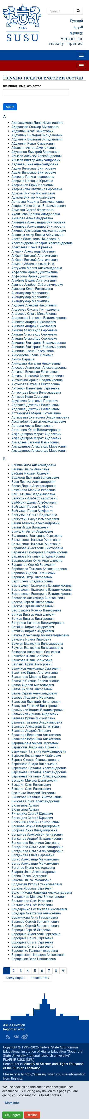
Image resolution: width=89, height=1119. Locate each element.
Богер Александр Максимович (35, 859)
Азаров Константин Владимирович (38, 206)
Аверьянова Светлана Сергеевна (36, 189)
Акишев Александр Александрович (38, 231)
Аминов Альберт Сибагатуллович (37, 285)
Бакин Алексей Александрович (35, 523)
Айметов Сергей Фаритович (32, 210)
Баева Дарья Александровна (34, 486)
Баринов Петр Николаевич (32, 577)
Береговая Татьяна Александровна (38, 751)
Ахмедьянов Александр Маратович (39, 446)
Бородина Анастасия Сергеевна (35, 934)
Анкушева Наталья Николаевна (36, 363)
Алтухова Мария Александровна (36, 268)
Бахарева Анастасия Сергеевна (35, 652)
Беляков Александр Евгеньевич (36, 727)
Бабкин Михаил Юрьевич (30, 473)
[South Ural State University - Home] (22, 22)
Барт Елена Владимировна (32, 581)
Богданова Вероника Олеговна (35, 843)
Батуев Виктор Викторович (32, 619)
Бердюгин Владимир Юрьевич (34, 747)
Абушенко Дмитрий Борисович (35, 152)
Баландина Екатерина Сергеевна (36, 536)
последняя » (40, 978)
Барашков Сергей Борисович (33, 565)
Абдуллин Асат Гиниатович (32, 131)
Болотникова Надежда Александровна (41, 892)
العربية (78, 27)
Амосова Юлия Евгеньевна (32, 289)
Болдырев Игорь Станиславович (36, 884)
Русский (76, 21)
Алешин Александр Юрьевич (33, 251)
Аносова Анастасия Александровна (39, 368)
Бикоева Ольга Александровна (35, 801)
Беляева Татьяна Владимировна (36, 722)
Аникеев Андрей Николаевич (33, 322)
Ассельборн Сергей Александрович (38, 421)
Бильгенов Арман (25, 805)
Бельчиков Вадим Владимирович (37, 710)
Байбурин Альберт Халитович (34, 498)
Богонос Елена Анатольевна (33, 868)
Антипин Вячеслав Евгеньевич (35, 372)
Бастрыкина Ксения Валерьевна (36, 610)
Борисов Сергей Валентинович (35, 922)
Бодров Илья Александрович (34, 872)
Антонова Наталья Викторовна (35, 384)
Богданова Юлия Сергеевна (32, 855)
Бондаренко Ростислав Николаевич (39, 909)
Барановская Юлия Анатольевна (36, 561)
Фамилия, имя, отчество (22, 86)
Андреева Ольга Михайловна (34, 314)
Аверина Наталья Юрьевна (32, 181)
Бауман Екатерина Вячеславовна (37, 644)
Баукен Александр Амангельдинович (40, 635)
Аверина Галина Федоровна (32, 177)
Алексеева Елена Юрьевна (31, 247)
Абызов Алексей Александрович (36, 156)
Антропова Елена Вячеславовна (36, 392)
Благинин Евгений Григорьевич (35, 822)
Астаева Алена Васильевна (32, 426)
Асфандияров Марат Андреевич (36, 434)
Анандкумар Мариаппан (30, 293)
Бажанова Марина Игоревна (33, 490)
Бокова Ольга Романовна (31, 880)
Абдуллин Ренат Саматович (33, 143)
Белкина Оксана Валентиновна (35, 681)
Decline (32, 1115)
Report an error (14, 1029)
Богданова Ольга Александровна (37, 847)
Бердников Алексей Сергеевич (35, 743)
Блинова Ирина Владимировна (35, 826)
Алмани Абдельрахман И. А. (33, 264)
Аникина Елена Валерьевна (32, 351)
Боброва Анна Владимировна (34, 830)
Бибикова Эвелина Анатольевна (36, 797)
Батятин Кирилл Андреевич (32, 627)
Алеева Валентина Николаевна (35, 239)
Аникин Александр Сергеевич (34, 330)
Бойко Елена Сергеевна (29, 876)
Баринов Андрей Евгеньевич (33, 573)
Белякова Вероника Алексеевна (36, 735)
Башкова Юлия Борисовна (31, 656)
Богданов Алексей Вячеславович (37, 834)
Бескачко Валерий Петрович (33, 793)
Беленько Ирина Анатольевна (34, 673)
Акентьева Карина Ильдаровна (35, 214)
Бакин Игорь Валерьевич (30, 527)
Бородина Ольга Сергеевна (32, 938)
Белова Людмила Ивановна (33, 697)
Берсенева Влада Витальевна (34, 764)
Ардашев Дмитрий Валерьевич (35, 405)
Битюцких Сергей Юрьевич (32, 814)
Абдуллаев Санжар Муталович (35, 127)
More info (12, 1103)
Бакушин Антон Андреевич (32, 531)
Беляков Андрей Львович (31, 731)
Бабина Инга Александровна (33, 465)
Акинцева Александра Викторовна (38, 222)
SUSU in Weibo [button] (24, 1037)
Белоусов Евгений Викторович (35, 706)
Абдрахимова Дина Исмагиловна (37, 123)
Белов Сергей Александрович (34, 693)
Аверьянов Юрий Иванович (32, 185)
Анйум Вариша (22, 359)
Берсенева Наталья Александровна (39, 768)
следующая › (15, 978)
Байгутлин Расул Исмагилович (35, 519)
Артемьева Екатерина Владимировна (40, 417)
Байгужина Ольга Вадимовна (34, 515)
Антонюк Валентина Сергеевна (35, 388)
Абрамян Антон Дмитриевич (33, 148)
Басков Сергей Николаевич (32, 602)
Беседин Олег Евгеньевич (31, 785)
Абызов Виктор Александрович (35, 160)
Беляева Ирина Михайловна (33, 718)
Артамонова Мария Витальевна (36, 413)
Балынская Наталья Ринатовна (35, 540)
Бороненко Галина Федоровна (34, 951)
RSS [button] (8, 1037)
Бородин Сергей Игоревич (31, 930)
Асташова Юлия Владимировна (35, 430)
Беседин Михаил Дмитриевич (34, 780)
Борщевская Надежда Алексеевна (38, 955)
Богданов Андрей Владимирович (37, 839)
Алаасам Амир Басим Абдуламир (37, 235)
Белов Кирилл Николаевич (32, 689)
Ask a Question (14, 1025)
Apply (10, 107)
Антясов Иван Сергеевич (30, 397)
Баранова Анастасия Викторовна (37, 548)
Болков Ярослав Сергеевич (32, 888)
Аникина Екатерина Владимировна (38, 343)
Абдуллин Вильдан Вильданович (37, 135)
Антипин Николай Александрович (37, 376)
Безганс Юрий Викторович (31, 664)
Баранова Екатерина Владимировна (39, 552)
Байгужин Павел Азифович (32, 507)
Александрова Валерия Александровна (42, 243)
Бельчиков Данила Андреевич (34, 714)
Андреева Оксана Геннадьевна (35, 309)
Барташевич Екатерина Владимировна (41, 585)
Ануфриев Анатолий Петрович (34, 401)
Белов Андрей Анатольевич (32, 685)
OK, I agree (12, 1115)
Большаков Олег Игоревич (32, 901)
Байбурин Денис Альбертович (34, 502)
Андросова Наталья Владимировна (39, 318)
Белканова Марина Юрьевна (33, 677)
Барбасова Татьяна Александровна (39, 569)
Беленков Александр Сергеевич (35, 668)
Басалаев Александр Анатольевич (38, 598)
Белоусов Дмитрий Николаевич (35, 702)
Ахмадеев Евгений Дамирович (35, 442)
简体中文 (76, 33)
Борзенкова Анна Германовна (34, 917)
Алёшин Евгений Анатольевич (34, 255)
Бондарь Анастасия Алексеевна (36, 913)
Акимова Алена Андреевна (32, 218)
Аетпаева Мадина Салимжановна (37, 202)
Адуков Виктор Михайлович (33, 193)
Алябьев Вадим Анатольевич (34, 280)
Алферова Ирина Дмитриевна (34, 272)
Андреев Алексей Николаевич (34, 305)
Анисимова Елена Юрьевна (32, 355)
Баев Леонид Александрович (33, 482)
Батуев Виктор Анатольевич (33, 614)
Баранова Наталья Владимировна (38, 556)
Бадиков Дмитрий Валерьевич (35, 478)
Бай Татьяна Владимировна (33, 494)
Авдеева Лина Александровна (34, 164)
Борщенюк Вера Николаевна (33, 959)
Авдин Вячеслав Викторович (33, 168)
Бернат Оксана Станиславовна (35, 760)
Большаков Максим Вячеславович (38, 897)
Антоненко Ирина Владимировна (37, 380)
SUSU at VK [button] (16, 1037)
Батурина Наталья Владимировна (37, 623)
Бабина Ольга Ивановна (30, 469)
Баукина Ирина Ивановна (31, 639)
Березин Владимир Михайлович (36, 756)
